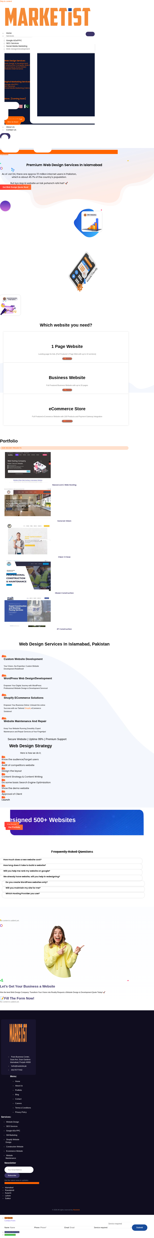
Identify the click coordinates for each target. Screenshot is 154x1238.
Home (9, 33)
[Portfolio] (59, 152)
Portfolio (4, 154)
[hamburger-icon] (90, 34)
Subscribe (12, 1175)
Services (10, 36)
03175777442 (13, 1232)
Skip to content (6, 1)
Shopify (28, 708)
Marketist (76, 1210)
